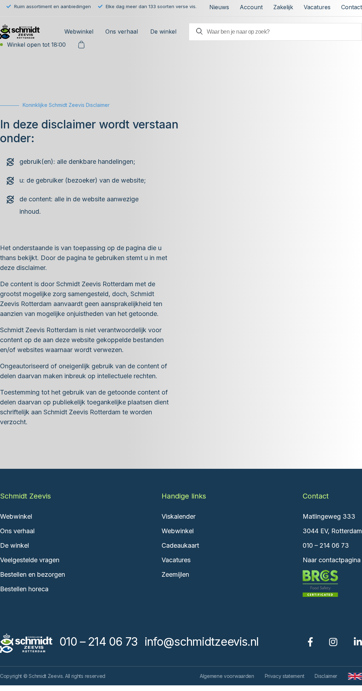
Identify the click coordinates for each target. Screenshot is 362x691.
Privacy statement (284, 676)
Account (251, 7)
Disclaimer (326, 676)
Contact (351, 7)
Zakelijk (283, 7)
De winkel (163, 31)
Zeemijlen (175, 574)
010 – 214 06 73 (326, 545)
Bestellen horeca (24, 589)
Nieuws (219, 7)
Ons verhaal (121, 31)
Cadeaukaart (180, 545)
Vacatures (317, 7)
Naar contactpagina (332, 560)
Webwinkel (78, 31)
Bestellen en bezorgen (32, 574)
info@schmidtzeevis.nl (201, 642)
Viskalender (178, 516)
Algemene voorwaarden (227, 676)
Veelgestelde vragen (29, 560)
